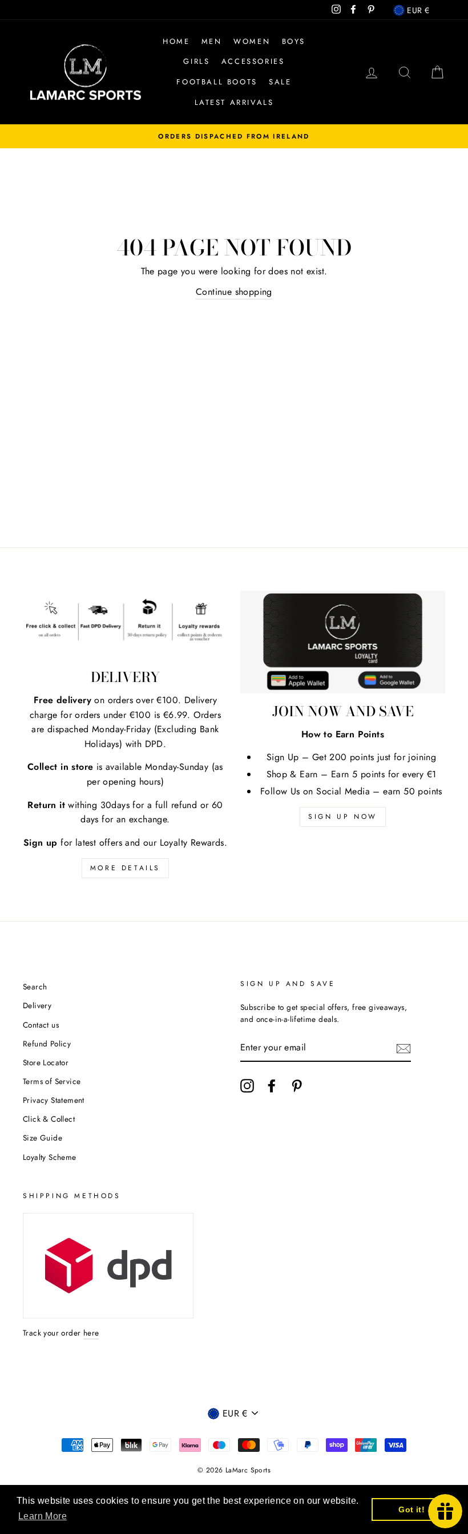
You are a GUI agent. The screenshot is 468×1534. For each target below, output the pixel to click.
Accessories (253, 61)
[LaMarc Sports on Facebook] (272, 1086)
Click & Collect (49, 1119)
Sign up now (342, 816)
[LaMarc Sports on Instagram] (247, 1086)
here (91, 1332)
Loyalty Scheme (49, 1157)
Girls (196, 61)
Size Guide (42, 1137)
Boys (293, 41)
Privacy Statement (53, 1100)
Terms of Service (51, 1081)
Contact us (41, 1024)
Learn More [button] (42, 1516)
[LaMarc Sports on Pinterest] (297, 1086)
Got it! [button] (411, 1509)
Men (211, 41)
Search (35, 986)
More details (125, 868)
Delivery (37, 1005)
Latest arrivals (234, 102)
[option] (234, 136)
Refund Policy (47, 1043)
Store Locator (45, 1062)
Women (251, 41)
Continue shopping (234, 291)
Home (176, 41)
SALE (280, 81)
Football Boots (216, 81)
